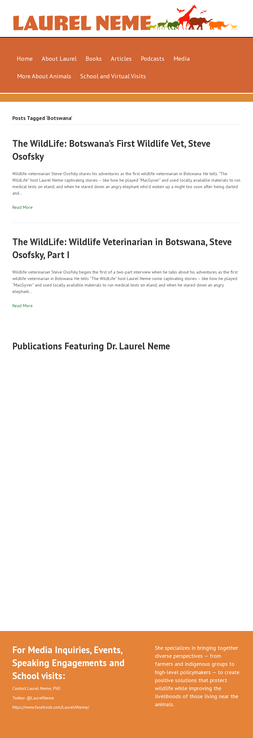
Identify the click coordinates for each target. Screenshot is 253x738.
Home (25, 59)
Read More (22, 207)
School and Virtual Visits (113, 76)
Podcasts (152, 59)
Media (181, 59)
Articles (121, 59)
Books (93, 59)
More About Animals (44, 76)
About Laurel (59, 59)
